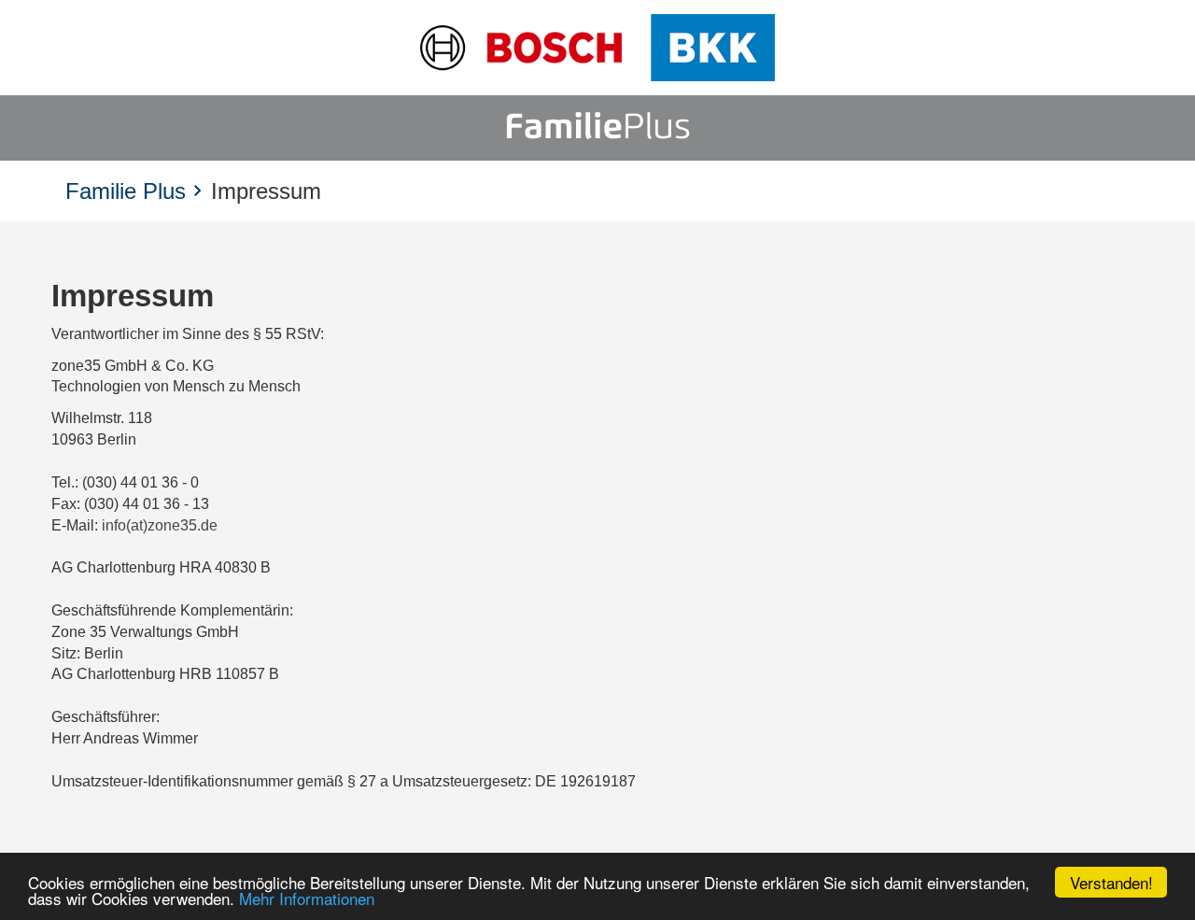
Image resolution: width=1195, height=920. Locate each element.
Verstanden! (1111, 882)
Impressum (266, 191)
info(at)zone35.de (160, 525)
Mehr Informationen (306, 898)
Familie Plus (125, 191)
